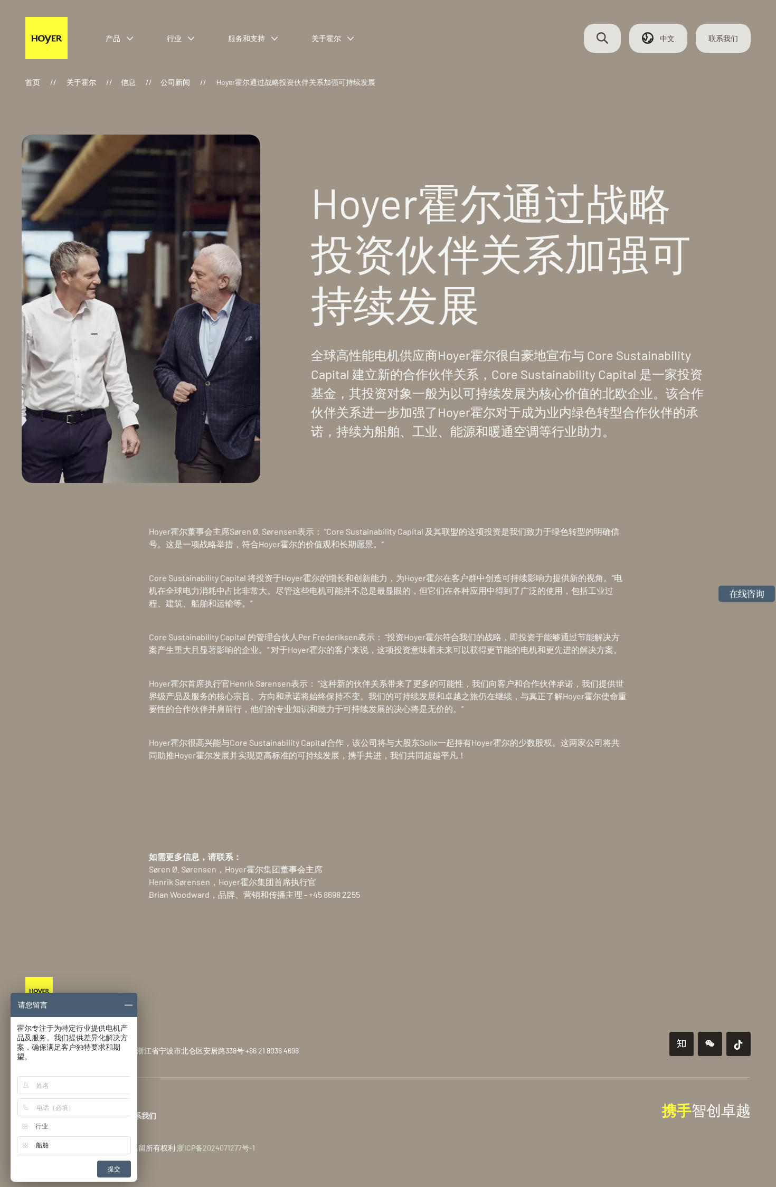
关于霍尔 (326, 38)
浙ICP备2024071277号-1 (216, 1147)
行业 (174, 38)
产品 (113, 38)
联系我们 (723, 38)
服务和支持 (246, 38)
